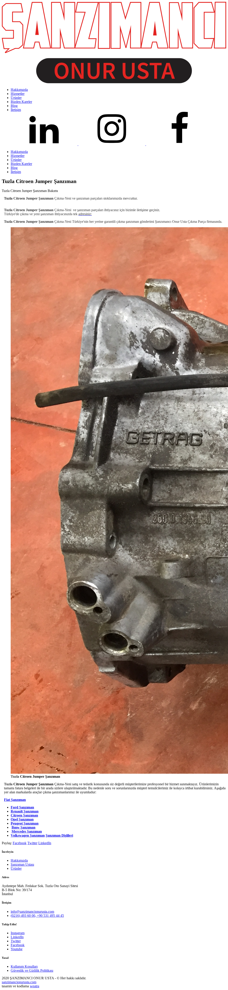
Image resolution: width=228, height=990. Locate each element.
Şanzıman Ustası (22, 864)
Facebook (19, 843)
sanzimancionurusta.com (19, 982)
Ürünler (16, 160)
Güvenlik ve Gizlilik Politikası (32, 970)
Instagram (17, 933)
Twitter (32, 843)
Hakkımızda (19, 152)
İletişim (16, 172)
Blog (14, 168)
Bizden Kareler (21, 164)
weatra (34, 986)
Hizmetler (17, 156)
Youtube (16, 949)
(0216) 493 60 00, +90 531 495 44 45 (37, 915)
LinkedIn (44, 843)
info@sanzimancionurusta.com (32, 911)
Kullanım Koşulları (24, 966)
